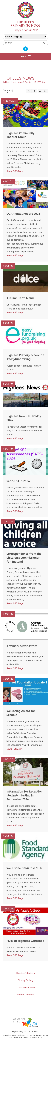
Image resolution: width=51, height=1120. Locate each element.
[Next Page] (34, 91)
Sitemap (35, 1031)
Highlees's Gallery (25, 973)
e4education (37, 1037)
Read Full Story (15, 171)
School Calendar (25, 994)
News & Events (24, 82)
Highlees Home (9, 82)
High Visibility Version (21, 1031)
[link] (29, 91)
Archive (43, 91)
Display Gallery (25, 980)
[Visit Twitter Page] (25, 48)
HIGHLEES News (39, 82)
